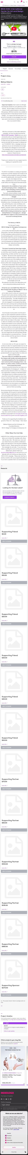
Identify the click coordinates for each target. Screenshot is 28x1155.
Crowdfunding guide (21, 1019)
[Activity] (21, 1)
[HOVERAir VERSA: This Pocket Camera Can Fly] (13, 1058)
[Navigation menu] (26, 1)
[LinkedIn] (10, 1099)
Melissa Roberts (6, 13)
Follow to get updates (9, 1031)
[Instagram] (8, 1099)
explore (15, 1043)
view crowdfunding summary (14, 61)
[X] (4, 1099)
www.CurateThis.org (6, 415)
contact (8, 84)
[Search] (14, 2)
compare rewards (9, 497)
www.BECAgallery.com (21, 415)
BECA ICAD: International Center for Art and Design (12, 10)
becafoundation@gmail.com (8, 452)
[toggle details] (24, 1084)
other (3, 95)
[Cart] (18, 2)
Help (12, 1019)
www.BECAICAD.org (21, 413)
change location (21, 5)
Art (2, 89)
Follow (14, 56)
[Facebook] (1, 1099)
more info (3, 84)
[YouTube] (6, 1099)
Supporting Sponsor (10, 985)
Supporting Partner (10, 779)
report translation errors (12, 1109)
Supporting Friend (10, 531)
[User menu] (23, 2)
